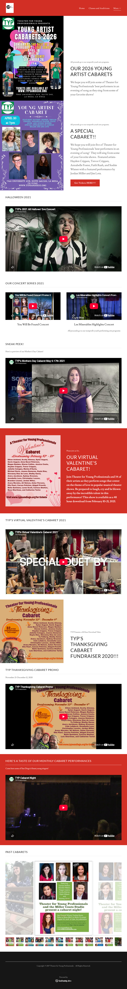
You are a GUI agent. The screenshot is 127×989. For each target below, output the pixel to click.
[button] (117, 8)
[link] (10, 7)
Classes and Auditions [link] (99, 8)
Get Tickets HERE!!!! (85, 183)
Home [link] (82, 8)
